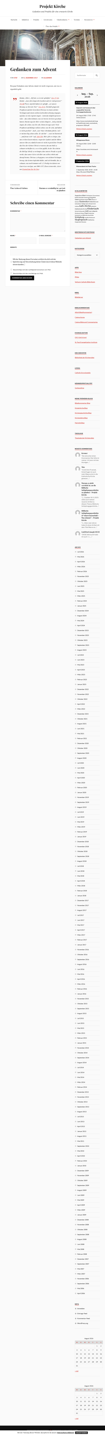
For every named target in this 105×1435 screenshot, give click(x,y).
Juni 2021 (80, 729)
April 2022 (81, 704)
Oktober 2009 (82, 1180)
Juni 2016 (80, 969)
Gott (97, 201)
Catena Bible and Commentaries (86, 322)
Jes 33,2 (42, 107)
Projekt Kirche (52, 6)
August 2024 (81, 616)
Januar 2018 (81, 896)
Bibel (84, 195)
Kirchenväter (81, 211)
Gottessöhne (79, 388)
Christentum (89, 195)
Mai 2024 (80, 621)
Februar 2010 (82, 1161)
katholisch (93, 206)
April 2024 (81, 625)
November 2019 (83, 797)
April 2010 (81, 1156)
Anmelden (81, 1308)
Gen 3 (90, 199)
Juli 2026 (80, 552)
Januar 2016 (81, 994)
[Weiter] (97, 95)
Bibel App (78, 272)
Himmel (91, 203)
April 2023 (81, 670)
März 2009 (81, 1210)
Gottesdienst (78, 203)
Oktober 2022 (82, 699)
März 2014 (81, 1082)
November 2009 (83, 1175)
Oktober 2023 (82, 640)
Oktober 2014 (82, 1053)
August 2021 (81, 724)
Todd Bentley (91, 220)
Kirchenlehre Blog (81, 418)
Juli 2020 (80, 763)
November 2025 (83, 576)
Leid (86, 211)
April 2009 (81, 1205)
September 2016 (83, 959)
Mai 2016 (80, 974)
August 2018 (81, 861)
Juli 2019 (80, 812)
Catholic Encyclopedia (82, 373)
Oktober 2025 (82, 581)
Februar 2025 (82, 601)
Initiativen (25, 20)
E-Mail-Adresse (45, 235)
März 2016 (81, 984)
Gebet (77, 199)
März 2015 (81, 1033)
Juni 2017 (80, 920)
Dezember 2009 (83, 1171)
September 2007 (83, 1264)
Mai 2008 (80, 1249)
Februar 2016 (82, 989)
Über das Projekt (52, 26)
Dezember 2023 (83, 630)
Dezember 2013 (83, 1092)
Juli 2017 (80, 915)
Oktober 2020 (82, 748)
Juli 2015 (80, 1018)
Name (13, 235)
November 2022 (83, 694)
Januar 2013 (81, 1131)
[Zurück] (77, 95)
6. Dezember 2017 (31, 78)
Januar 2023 (81, 684)
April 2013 (81, 1126)
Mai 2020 (80, 773)
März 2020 (81, 783)
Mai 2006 (80, 1288)
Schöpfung (79, 217)
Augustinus (78, 195)
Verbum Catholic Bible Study (85, 282)
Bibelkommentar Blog (82, 403)
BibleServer (79, 297)
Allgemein (47, 78)
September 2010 (83, 1146)
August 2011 (81, 1136)
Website (13, 247)
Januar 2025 (81, 606)
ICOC (94, 203)
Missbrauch (78, 213)
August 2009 (81, 1190)
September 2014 (83, 1058)
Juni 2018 (80, 871)
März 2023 (81, 674)
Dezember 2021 (83, 714)
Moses (82, 213)
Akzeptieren (81, 1433)
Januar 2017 (81, 945)
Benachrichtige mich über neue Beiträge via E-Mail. (28, 273)
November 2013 (83, 1097)
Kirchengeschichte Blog (83, 413)
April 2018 (81, 881)
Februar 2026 (82, 571)
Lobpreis (94, 211)
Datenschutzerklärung (65, 1432)
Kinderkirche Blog (81, 408)
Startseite (14, 20)
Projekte (36, 20)
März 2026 (81, 566)
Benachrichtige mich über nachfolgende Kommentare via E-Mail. (32, 270)
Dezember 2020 (83, 743)
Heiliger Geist (85, 203)
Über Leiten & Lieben (18, 188)
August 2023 (81, 650)
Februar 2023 (82, 679)
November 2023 (83, 635)
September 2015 (83, 1008)
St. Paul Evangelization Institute (86, 342)
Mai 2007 (80, 1269)
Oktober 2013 (82, 1102)
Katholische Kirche (81, 209)
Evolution (93, 197)
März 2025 (81, 596)
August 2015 (81, 1013)
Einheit (76, 197)
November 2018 (83, 846)
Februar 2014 (82, 1087)
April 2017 (81, 930)
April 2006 (81, 1293)
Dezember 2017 (83, 900)
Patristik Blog (79, 423)
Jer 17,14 (55, 98)
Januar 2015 (81, 1043)
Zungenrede (78, 222)
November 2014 (83, 1048)
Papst (86, 213)
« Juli (76, 1371)
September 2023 (83, 645)
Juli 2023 (80, 655)
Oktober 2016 (82, 954)
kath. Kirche (85, 206)
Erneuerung (86, 197)
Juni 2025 (80, 586)
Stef (15, 78)
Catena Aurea (80, 317)
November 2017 (83, 905)
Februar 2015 (82, 1038)
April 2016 (81, 979)
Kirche (76, 211)
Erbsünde (81, 197)
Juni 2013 (80, 1121)
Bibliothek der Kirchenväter (84, 357)
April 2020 (81, 778)
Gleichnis (93, 201)
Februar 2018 (82, 891)
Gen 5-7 (95, 199)
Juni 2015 (80, 1023)
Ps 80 (22, 104)
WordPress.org (82, 1323)
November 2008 (83, 1224)
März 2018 (81, 886)
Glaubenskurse (62, 20)
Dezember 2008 (83, 1220)
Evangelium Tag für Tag (30, 169)
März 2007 (81, 1274)
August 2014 (81, 1062)
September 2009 (83, 1185)
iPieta (77, 277)
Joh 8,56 (39, 136)
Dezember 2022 (83, 689)
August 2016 (81, 964)
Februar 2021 (82, 738)
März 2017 (81, 935)
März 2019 (81, 827)
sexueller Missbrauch (89, 217)
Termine (77, 20)
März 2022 (81, 709)
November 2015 (83, 999)
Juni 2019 (80, 817)
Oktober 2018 (82, 851)
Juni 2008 (80, 1244)
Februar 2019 (82, 832)
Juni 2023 (80, 660)
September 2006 (83, 1283)
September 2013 (83, 1107)
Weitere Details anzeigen (84, 129)
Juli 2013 (80, 1116)
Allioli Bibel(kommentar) (83, 312)
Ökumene (83, 222)
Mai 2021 (80, 733)
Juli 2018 (80, 866)
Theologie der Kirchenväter (84, 438)
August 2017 (81, 910)
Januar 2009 (81, 1215)
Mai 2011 (80, 1141)
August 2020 (81, 758)
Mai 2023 (80, 665)
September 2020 (83, 753)
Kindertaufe (93, 208)
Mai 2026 (80, 557)
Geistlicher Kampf (83, 199)
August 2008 (81, 1239)
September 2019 (83, 802)
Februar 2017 (82, 940)
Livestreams (48, 20)
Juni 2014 (80, 1072)
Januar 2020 (81, 792)
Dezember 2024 (83, 611)
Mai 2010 (80, 1151)
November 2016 (83, 949)
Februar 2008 (82, 1254)
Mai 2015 (80, 1028)
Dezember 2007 (83, 1259)
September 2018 (83, 856)
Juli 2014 (80, 1067)
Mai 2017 (80, 925)
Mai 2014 (80, 1077)
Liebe (90, 211)
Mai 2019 (80, 822)
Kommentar (15, 211)
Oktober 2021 (82, 719)
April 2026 (81, 562)
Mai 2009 (80, 1200)
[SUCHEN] (97, 75)
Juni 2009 (80, 1195)
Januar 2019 (81, 837)
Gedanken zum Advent (33, 69)
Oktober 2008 (82, 1229)
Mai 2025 (80, 591)
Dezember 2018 (83, 841)
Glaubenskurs (84, 201)
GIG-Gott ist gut (81, 337)
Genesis (77, 201)
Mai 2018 (80, 876)
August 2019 (81, 807)
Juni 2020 (80, 768)
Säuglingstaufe (81, 219)
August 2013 (81, 1112)
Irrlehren (77, 206)
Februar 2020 (82, 787)
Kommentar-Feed (83, 1318)
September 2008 (83, 1234)
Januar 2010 (81, 1166)
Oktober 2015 (82, 1004)
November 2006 (83, 1279)
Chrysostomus (96, 195)
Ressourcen (88, 20)
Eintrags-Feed (82, 1313)
